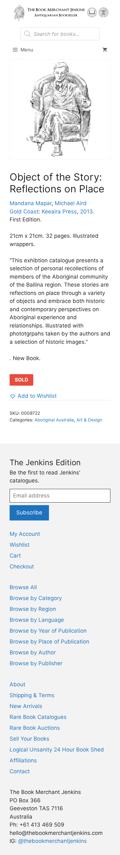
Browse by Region (33, 609)
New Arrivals (26, 706)
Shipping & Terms (32, 695)
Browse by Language (37, 620)
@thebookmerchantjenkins (52, 841)
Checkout (22, 566)
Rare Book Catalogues (38, 717)
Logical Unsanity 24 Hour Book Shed (57, 749)
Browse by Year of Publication (48, 631)
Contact (20, 771)
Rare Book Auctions (35, 728)
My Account (25, 534)
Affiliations (23, 760)
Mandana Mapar (31, 203)
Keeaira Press (59, 211)
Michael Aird (71, 203)
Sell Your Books (29, 739)
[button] (33, 396)
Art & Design (89, 419)
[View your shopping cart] (105, 49)
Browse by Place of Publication (49, 641)
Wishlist (19, 545)
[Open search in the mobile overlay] (60, 33)
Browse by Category (36, 598)
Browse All (23, 587)
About (17, 684)
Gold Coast (24, 211)
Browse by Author (33, 652)
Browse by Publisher (36, 663)
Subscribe (29, 512)
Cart (15, 555)
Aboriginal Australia (54, 419)
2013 (86, 211)
